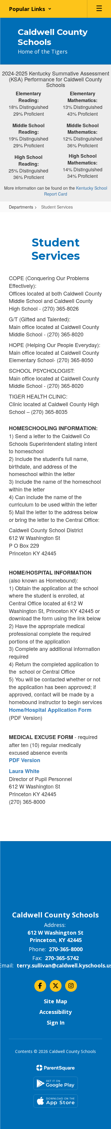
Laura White (25, 771)
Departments (21, 207)
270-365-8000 (66, 949)
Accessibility (55, 1011)
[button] (30, 9)
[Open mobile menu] (99, 9)
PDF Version (24, 760)
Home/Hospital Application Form (50, 710)
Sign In (56, 1022)
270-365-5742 (62, 958)
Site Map (55, 1001)
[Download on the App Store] (55, 1101)
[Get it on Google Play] (55, 1083)
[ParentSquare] (55, 1067)
